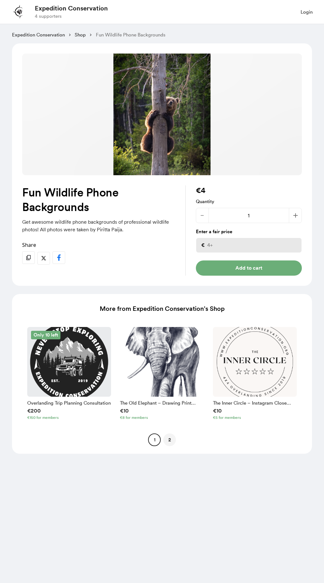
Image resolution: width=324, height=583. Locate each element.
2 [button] (169, 440)
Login (307, 12)
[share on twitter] (43, 258)
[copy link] (28, 257)
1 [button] (154, 440)
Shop (80, 35)
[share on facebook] (59, 257)
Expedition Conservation (71, 8)
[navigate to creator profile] (19, 12)
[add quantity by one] (295, 215)
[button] (69, 374)
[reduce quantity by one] (202, 215)
